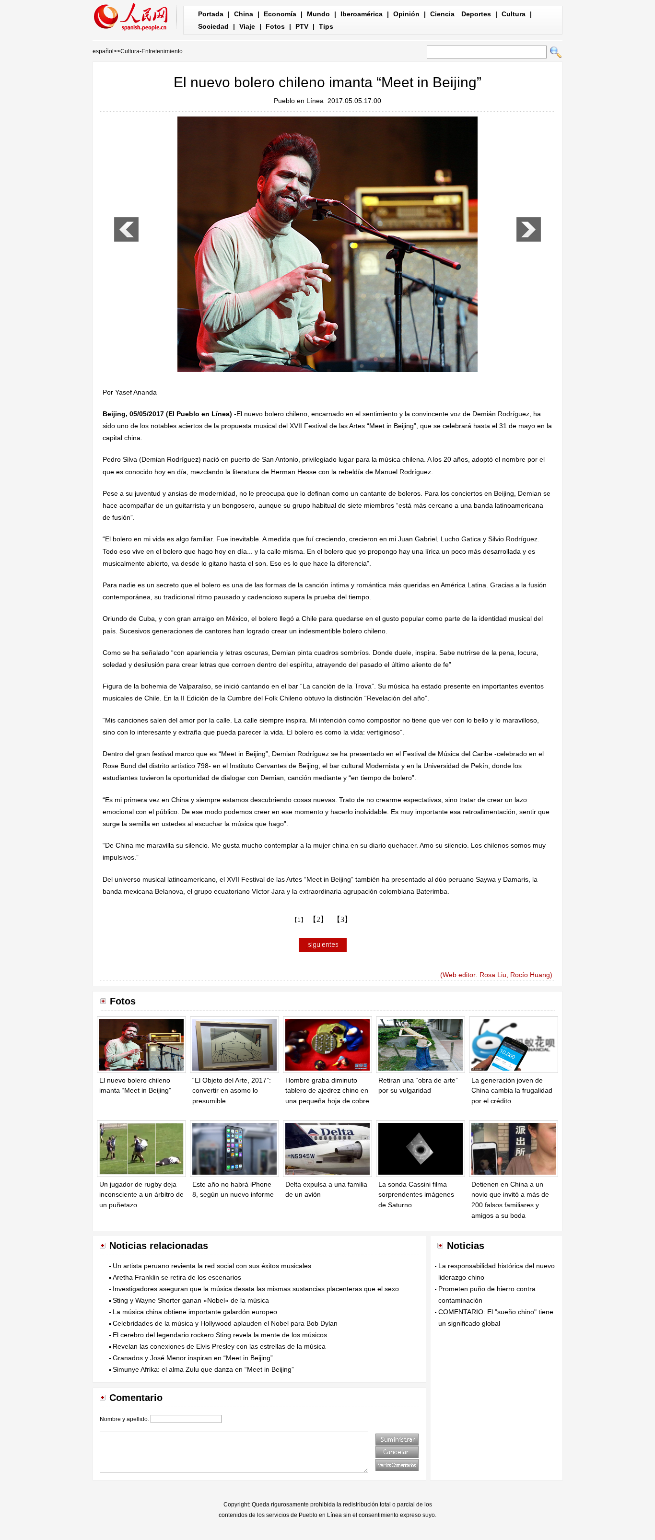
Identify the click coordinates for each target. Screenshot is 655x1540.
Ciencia (442, 14)
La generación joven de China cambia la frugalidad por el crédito (511, 1090)
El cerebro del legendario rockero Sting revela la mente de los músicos (220, 1335)
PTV (301, 26)
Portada (210, 14)
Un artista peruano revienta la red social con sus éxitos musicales (212, 1266)
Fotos (275, 26)
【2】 (318, 919)
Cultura (514, 14)
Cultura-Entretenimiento (151, 51)
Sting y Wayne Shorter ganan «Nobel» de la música (191, 1300)
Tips (326, 26)
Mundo (318, 14)
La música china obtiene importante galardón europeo (195, 1312)
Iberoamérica (361, 14)
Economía (280, 14)
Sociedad (213, 26)
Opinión (406, 14)
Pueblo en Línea (299, 101)
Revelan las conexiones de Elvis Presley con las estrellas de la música (219, 1346)
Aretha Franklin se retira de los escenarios (177, 1277)
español (103, 51)
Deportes (476, 14)
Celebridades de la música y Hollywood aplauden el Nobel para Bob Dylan (225, 1323)
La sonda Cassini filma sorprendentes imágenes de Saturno (416, 1194)
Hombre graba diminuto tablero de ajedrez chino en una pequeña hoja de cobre (327, 1090)
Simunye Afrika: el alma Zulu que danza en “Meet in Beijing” (203, 1369)
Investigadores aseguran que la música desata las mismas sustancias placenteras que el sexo (256, 1289)
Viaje (247, 26)
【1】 (299, 920)
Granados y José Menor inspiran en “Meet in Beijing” (193, 1358)
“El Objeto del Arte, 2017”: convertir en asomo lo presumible (231, 1090)
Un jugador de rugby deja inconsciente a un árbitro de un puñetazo (141, 1194)
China (243, 14)
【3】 (342, 919)
